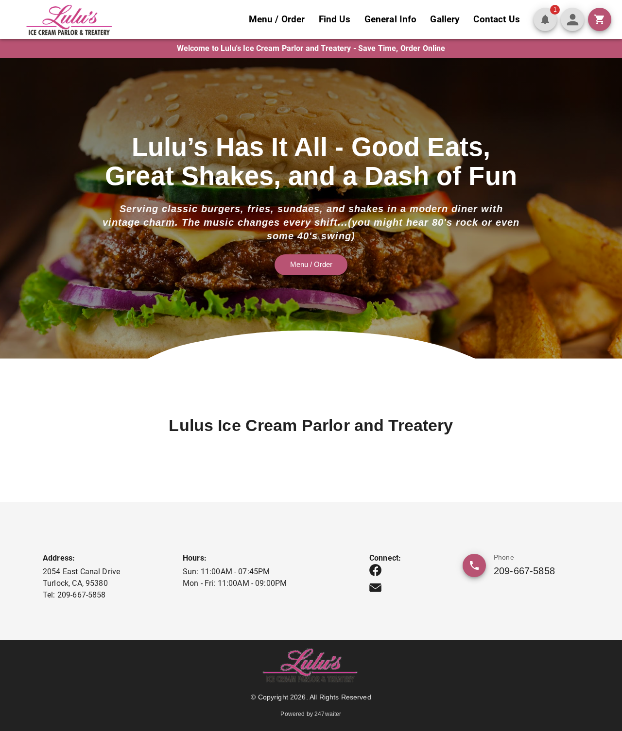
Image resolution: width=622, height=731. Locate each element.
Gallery (445, 19)
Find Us (335, 19)
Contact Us (496, 19)
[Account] (572, 19)
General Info (390, 19)
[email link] (375, 587)
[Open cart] (599, 19)
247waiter (327, 714)
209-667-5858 (524, 570)
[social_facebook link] (375, 570)
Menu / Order (277, 19)
